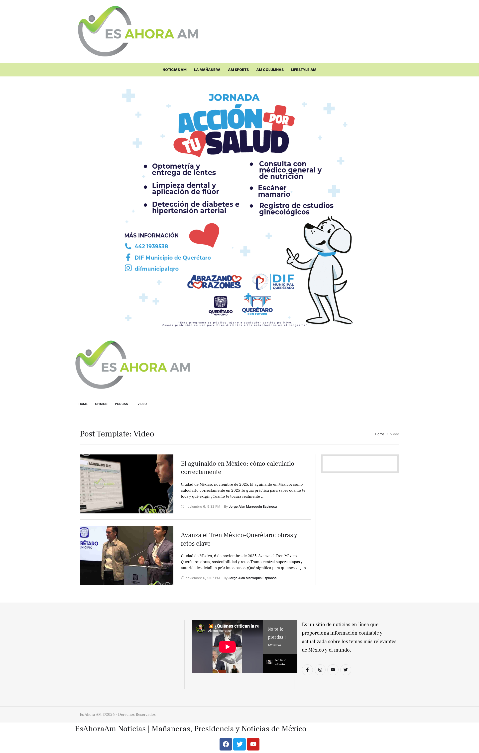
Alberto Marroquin (282, 666)
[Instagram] (320, 669)
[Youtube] (332, 669)
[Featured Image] (126, 483)
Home (379, 434)
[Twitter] (345, 669)
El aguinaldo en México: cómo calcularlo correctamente (237, 467)
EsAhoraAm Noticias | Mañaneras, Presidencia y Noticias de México (190, 729)
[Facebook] (226, 744)
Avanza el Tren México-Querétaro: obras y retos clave (239, 539)
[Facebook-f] (307, 669)
